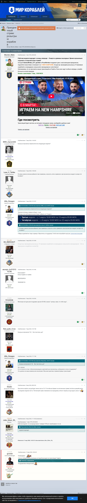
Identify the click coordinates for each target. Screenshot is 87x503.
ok (72, 498)
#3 (82, 170)
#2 (82, 140)
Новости (33, 47)
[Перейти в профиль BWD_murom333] (9, 149)
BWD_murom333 (9, 142)
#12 (82, 452)
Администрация (18, 19)
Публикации (34, 16)
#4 (82, 201)
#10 (82, 385)
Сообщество (11, 16)
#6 (82, 269)
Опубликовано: (27, 55)
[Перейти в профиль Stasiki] (9, 394)
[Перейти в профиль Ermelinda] (9, 307)
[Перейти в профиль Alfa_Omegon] (9, 209)
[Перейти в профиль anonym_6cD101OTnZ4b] (9, 279)
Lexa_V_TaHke (9, 172)
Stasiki (9, 387)
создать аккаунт (82, 1)
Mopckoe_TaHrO (45, 360)
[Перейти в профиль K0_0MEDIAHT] (9, 249)
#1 (82, 55)
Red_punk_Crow (9, 329)
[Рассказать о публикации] (84, 55)
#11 (82, 418)
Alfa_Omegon (9, 201)
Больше (45, 16)
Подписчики (78, 28)
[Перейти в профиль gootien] (10, 461)
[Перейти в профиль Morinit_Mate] (3, 28)
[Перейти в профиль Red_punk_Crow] (9, 336)
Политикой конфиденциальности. (29, 500)
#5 (82, 240)
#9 (82, 356)
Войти (73, 1)
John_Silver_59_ (9, 420)
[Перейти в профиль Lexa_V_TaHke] (9, 180)
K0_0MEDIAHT (9, 242)
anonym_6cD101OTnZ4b (9, 270)
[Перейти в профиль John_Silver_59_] (9, 428)
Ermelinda (9, 300)
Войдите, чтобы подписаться (65, 28)
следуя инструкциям (76, 233)
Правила (23, 16)
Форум (9, 19)
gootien (10, 454)
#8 (82, 329)
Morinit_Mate (14, 47)
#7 (82, 298)
